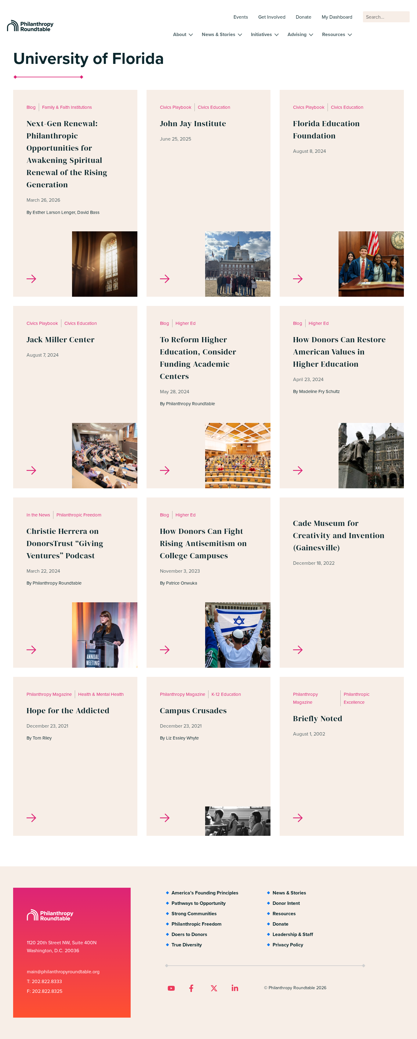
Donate (303, 16)
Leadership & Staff (293, 934)
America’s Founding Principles (205, 892)
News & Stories (218, 34)
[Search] (402, 20)
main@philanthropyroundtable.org (63, 971)
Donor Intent (286, 903)
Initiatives (261, 34)
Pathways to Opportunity (199, 903)
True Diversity (187, 944)
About (179, 34)
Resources (333, 34)
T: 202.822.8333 (44, 981)
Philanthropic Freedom (197, 923)
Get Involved (271, 16)
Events (241, 16)
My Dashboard (337, 16)
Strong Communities (194, 913)
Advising (297, 34)
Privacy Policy (288, 944)
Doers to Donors (189, 934)
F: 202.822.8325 (44, 991)
